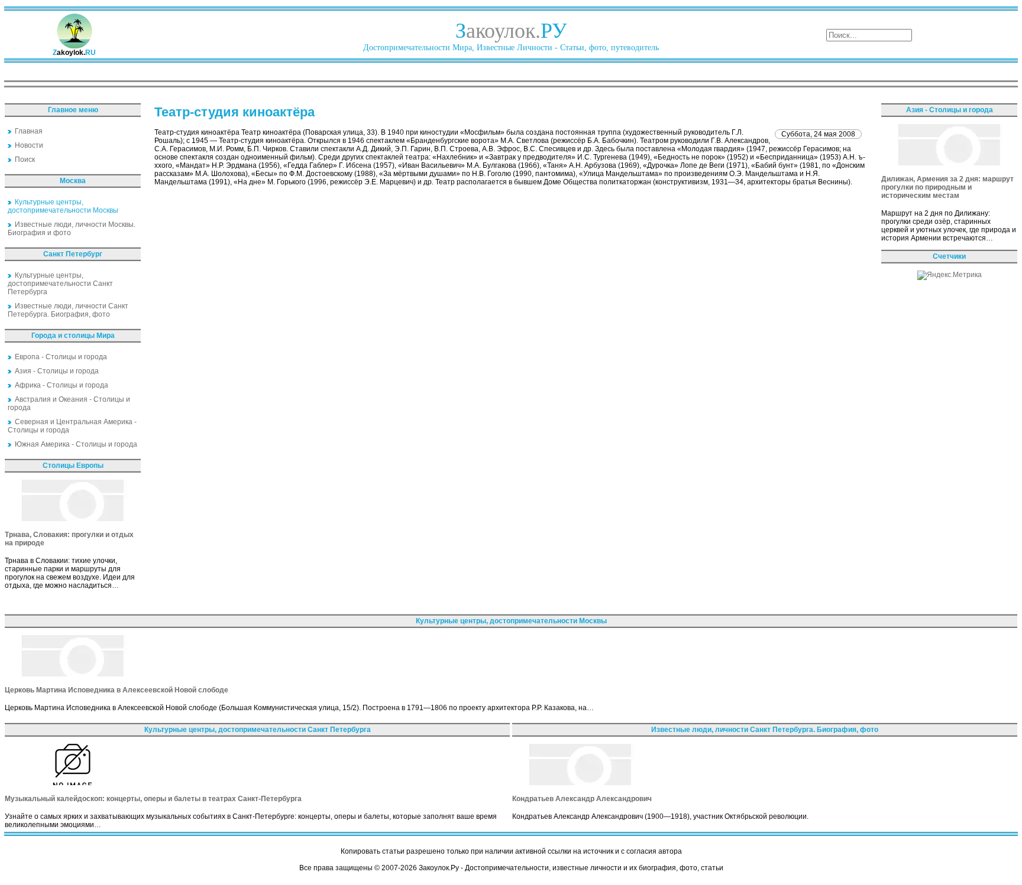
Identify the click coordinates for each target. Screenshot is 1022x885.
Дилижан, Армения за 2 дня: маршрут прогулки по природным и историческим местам (947, 187)
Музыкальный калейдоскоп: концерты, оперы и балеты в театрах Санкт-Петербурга (153, 799)
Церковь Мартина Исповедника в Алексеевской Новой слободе (116, 690)
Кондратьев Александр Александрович (582, 799)
